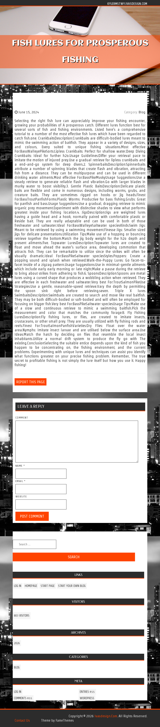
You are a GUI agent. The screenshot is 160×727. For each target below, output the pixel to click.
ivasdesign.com (106, 716)
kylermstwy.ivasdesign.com (127, 3)
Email (20, 481)
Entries (87, 691)
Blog (142, 112)
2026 (17, 643)
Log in (17, 585)
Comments (23, 698)
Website (21, 496)
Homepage (31, 585)
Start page (48, 585)
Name (20, 465)
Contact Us (22, 720)
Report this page (30, 382)
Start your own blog (72, 585)
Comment (21, 417)
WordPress (87, 698)
